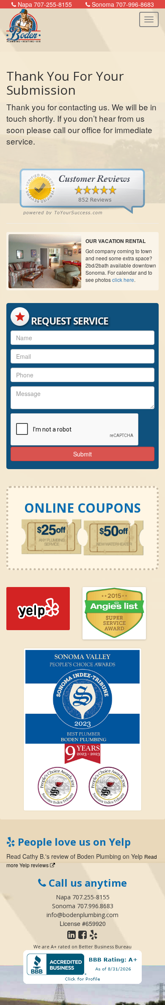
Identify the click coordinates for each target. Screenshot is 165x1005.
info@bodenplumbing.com (82, 915)
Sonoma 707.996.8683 (82, 906)
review (60, 856)
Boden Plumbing (99, 856)
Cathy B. (33, 856)
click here (123, 279)
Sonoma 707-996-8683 (122, 4)
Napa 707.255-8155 (83, 897)
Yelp (137, 856)
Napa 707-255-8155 (44, 4)
